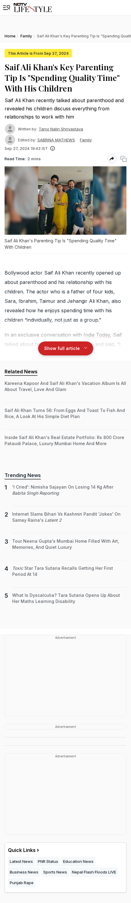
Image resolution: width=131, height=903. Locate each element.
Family (86, 139)
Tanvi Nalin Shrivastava (61, 128)
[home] (33, 8)
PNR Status (48, 861)
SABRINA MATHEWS (56, 139)
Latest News (21, 861)
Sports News (55, 872)
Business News (24, 872)
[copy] (123, 159)
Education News (78, 861)
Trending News (23, 475)
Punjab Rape (22, 882)
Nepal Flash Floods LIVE (94, 872)
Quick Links (22, 850)
